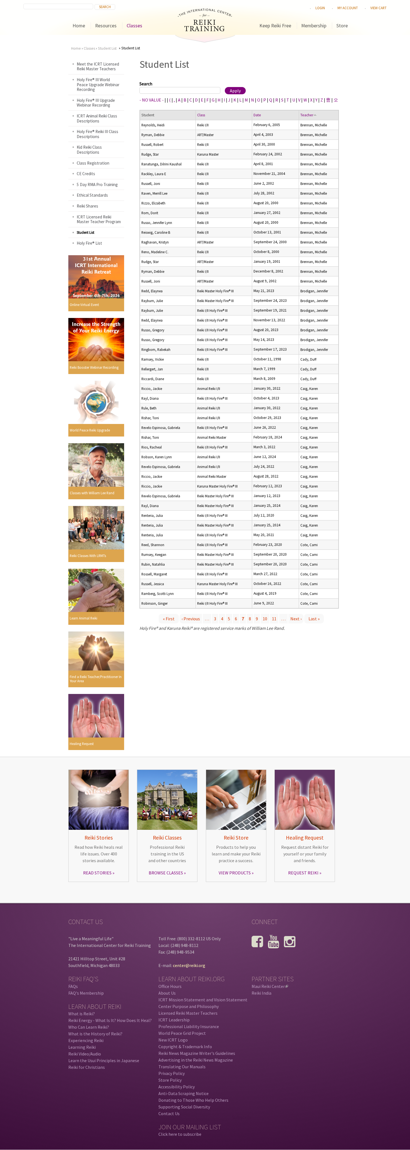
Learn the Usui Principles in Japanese (103, 1060)
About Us (167, 993)
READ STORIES (97, 873)
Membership (313, 26)
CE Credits (86, 173)
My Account (347, 8)
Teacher (306, 115)
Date (257, 115)
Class (201, 115)
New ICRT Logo (173, 1040)
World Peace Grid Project (182, 1033)
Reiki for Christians (86, 1067)
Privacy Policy (171, 1073)
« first (169, 618)
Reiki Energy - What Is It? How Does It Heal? (110, 1020)
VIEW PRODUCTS (235, 873)
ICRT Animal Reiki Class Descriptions (97, 118)
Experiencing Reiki (85, 1040)
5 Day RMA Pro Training (97, 184)
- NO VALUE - (151, 100)
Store (342, 26)
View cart (378, 8)
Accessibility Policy (176, 1086)
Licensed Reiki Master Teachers (188, 1013)
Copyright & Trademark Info (185, 1046)
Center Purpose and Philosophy (188, 1006)
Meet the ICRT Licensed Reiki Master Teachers (98, 66)
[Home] (205, 29)
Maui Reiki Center (269, 986)
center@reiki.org (189, 965)
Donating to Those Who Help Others (193, 1100)
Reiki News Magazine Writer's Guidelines (196, 1053)
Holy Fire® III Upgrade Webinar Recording (96, 103)
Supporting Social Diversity (184, 1107)
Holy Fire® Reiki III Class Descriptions (97, 134)
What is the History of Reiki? (95, 1033)
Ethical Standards (92, 195)
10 (265, 618)
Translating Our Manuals (182, 1066)
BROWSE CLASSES (166, 873)
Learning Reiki (82, 1047)
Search (145, 83)
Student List (107, 48)
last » (314, 618)
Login (320, 8)
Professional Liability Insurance (188, 1026)
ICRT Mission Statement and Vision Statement (202, 999)
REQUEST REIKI (303, 873)
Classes (134, 26)
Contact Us (169, 1113)
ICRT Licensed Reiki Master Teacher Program (99, 219)
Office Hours (170, 986)
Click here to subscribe (179, 1134)
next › (296, 618)
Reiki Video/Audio (84, 1054)
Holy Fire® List (89, 243)
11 (274, 618)
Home (79, 26)
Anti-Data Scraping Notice (183, 1093)
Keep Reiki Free (275, 26)
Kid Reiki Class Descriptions (89, 149)
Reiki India (261, 993)
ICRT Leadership (174, 1020)
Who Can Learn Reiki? (88, 1027)
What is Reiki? (81, 1013)
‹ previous (191, 618)
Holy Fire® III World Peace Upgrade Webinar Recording (98, 84)
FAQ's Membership (86, 993)
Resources (106, 26)
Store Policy (170, 1080)
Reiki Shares (87, 206)
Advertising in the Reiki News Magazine (195, 1060)
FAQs (73, 986)
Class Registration (93, 163)
